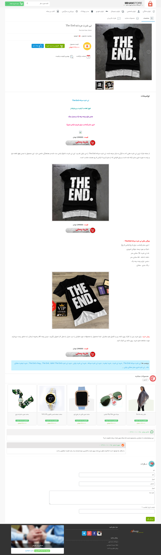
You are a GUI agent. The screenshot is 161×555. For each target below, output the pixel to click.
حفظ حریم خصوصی (112, 545)
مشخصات (146, 18)
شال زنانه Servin (141, 414)
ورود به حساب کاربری (42, 551)
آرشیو (145, 380)
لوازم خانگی (147, 11)
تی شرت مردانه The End (132, 363)
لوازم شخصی (131, 11)
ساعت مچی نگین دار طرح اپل (82, 414)
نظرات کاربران (111, 18)
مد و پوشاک (85, 11)
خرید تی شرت (117, 363)
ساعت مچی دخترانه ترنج (22, 414)
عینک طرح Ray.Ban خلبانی (111, 414)
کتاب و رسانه (50, 11)
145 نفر (35, 46)
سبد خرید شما (14, 4)
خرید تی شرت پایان (79, 363)
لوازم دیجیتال (115, 11)
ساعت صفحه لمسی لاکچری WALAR (52, 414)
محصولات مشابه (130, 18)
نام (154, 470)
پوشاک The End (35, 363)
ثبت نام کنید (29, 551)
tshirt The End (56, 363)
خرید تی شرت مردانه (95, 363)
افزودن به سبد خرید (52, 46)
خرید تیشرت (107, 363)
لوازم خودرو (100, 11)
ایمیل (153, 479)
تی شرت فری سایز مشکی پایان (134, 367)
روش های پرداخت (112, 548)
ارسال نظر (150, 519)
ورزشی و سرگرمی (67, 11)
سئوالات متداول (113, 542)
